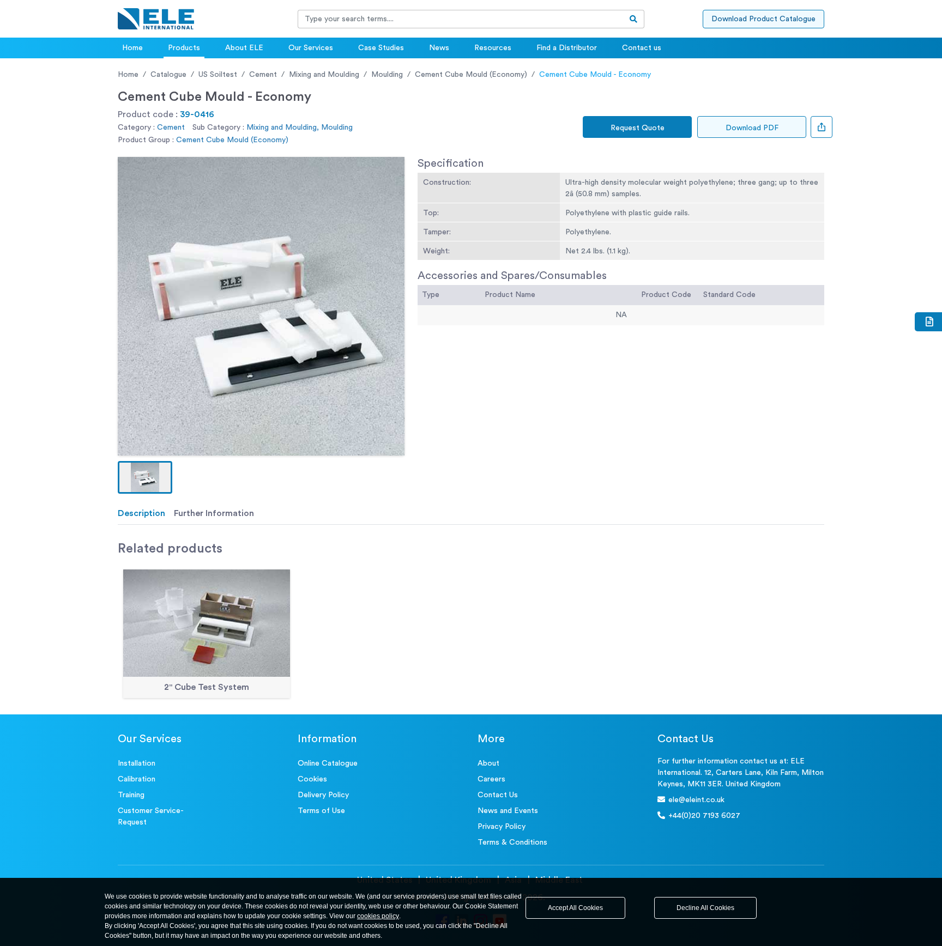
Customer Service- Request (151, 816)
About (488, 763)
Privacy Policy (502, 826)
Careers (491, 779)
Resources (492, 48)
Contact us (641, 48)
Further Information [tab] (214, 513)
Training (131, 795)
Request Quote (638, 128)
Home (132, 48)
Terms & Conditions (512, 842)
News (439, 48)
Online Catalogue (328, 763)
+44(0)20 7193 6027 (704, 816)
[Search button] (633, 19)
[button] (145, 477)
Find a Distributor (566, 48)
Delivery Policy (323, 795)
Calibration (136, 779)
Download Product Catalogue (763, 19)
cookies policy (378, 916)
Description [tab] (141, 513)
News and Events (508, 811)
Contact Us (498, 795)
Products (184, 48)
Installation (136, 763)
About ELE (244, 48)
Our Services (310, 48)
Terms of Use (321, 811)
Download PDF (752, 128)
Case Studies (381, 48)
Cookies (312, 779)
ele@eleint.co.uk (696, 800)
